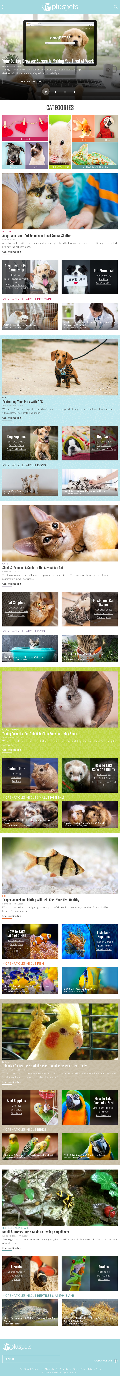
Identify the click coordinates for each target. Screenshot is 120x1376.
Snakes (103, 1267)
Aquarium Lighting (104, 941)
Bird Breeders (103, 1115)
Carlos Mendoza (71, 1158)
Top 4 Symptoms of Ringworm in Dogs (84, 490)
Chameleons (16, 1275)
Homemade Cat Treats (16, 611)
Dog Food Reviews (16, 449)
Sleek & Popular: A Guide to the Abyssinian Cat (32, 568)
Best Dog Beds (16, 445)
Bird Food (104, 1111)
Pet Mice (16, 773)
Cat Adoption (104, 617)
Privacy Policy (94, 1369)
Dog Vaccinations (103, 441)
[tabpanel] (60, 57)
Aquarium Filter (104, 949)
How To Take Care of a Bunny (103, 767)
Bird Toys (16, 1105)
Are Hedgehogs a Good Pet (104, 783)
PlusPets (17, 1347)
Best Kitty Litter (16, 615)
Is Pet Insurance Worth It (16, 280)
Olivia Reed (6, 572)
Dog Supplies (16, 436)
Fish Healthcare (16, 940)
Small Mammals (11, 729)
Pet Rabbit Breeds (103, 778)
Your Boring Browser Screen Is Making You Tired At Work (48, 61)
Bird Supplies (16, 1100)
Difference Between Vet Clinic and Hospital (16, 286)
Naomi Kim (6, 240)
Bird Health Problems (104, 1107)
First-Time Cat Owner (103, 602)
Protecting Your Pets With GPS (22, 402)
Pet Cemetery (103, 275)
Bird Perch (16, 1113)
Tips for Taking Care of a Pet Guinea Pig (85, 823)
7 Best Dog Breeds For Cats (19, 490)
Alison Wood (7, 406)
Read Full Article (31, 81)
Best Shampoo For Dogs (103, 449)
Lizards (16, 1267)
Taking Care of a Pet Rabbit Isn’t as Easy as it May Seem (39, 734)
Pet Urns (103, 279)
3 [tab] (65, 92)
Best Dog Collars (16, 441)
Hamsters (16, 777)
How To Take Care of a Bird (104, 1100)
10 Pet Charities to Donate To (20, 324)
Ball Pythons (103, 1275)
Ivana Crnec (69, 328)
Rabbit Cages (103, 774)
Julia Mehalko (8, 1070)
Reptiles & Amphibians (15, 1228)
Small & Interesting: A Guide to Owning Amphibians (35, 1232)
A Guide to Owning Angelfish (79, 989)
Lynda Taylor (9, 660)
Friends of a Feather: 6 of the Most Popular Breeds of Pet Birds (44, 1066)
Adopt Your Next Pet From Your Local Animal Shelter (36, 236)
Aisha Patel (6, 738)
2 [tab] (55, 92)
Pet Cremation (103, 283)
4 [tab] (74, 92)
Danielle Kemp (10, 328)
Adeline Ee (6, 66)
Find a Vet (16, 274)
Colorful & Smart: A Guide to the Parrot (85, 1155)
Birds (5, 1062)
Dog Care (103, 436)
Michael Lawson (71, 494)
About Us (49, 1369)
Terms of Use (79, 1369)
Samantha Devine (11, 826)
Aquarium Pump (104, 945)
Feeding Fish (16, 944)
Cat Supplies (16, 602)
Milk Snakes (104, 1279)
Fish (4, 895)
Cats (4, 57)
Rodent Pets (16, 768)
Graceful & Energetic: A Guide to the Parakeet (28, 1155)
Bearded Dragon (16, 1271)
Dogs (5, 397)
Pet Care (7, 231)
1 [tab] (46, 91)
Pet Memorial (104, 270)
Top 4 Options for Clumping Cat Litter (24, 657)
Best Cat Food (16, 607)
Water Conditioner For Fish (16, 949)
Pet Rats (16, 781)
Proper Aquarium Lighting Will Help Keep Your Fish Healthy (40, 900)
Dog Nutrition (104, 445)
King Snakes (104, 1271)
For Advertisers (63, 1369)
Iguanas (16, 1279)
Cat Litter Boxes (103, 609)
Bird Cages (16, 1109)
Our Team (24, 1369)
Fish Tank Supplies (103, 934)
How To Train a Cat (103, 613)
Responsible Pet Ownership (16, 268)
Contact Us (37, 1369)
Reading (11, 251)
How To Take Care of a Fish (16, 933)
